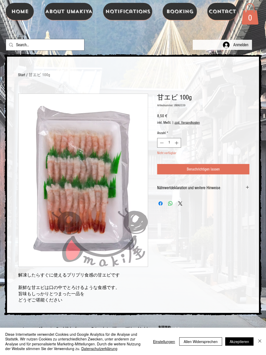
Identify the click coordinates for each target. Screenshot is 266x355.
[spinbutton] (169, 142)
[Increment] (177, 142)
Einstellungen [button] (164, 341)
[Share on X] (180, 203)
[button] (250, 13)
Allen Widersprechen (201, 341)
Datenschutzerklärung (99, 348)
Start (21, 75)
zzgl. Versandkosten (187, 123)
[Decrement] (161, 142)
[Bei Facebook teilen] (160, 203)
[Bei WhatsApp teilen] (170, 203)
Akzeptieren (239, 341)
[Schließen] (260, 341)
